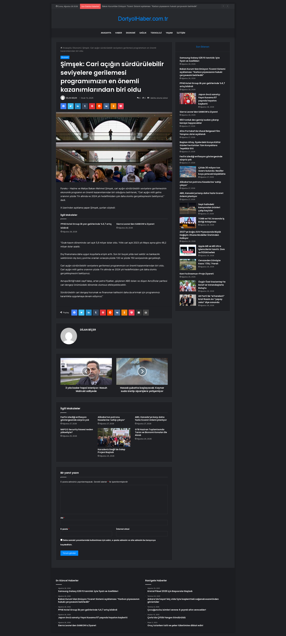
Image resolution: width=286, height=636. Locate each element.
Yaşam (169, 33)
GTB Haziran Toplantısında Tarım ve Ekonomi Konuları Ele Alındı (151, 432)
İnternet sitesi (122, 529)
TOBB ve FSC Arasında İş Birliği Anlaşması (211, 220)
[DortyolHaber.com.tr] (143, 18)
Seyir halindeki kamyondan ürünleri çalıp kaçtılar (209, 207)
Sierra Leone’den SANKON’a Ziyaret (135, 223)
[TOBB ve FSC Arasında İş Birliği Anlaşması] (188, 222)
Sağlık (142, 33)
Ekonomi (130, 33)
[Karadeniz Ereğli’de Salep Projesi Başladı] (114, 437)
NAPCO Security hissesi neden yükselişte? (76, 431)
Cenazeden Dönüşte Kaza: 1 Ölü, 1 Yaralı (209, 262)
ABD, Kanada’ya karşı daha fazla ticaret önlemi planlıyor (151, 418)
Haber (118, 33)
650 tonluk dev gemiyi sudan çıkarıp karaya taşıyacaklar (199, 121)
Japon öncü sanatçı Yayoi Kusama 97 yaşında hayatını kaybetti (209, 99)
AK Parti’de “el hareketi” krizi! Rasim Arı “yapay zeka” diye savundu (211, 299)
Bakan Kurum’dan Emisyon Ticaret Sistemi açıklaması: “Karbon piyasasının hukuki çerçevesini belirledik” (149, 6)
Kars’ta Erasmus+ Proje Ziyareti (197, 273)
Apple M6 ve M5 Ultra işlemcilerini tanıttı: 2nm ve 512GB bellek (211, 249)
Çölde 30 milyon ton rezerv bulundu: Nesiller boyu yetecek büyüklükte (212, 170)
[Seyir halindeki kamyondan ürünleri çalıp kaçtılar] (188, 208)
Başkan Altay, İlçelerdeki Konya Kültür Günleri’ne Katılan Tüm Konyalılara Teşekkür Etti (200, 145)
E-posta (64, 529)
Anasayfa (106, 33)
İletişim (181, 33)
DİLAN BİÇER (71, 98)
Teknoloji (156, 33)
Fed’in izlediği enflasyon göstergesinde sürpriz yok (74, 418)
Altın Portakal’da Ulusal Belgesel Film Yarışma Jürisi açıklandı (200, 133)
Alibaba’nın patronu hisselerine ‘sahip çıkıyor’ (111, 418)
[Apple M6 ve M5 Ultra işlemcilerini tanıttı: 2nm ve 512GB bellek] (188, 250)
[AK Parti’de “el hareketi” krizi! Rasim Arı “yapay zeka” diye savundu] (188, 300)
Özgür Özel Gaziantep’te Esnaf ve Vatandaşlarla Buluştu (212, 284)
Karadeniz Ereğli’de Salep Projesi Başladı (111, 451)
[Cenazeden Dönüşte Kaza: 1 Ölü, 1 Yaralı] (188, 264)
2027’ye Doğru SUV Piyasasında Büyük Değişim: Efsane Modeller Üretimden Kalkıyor (200, 235)
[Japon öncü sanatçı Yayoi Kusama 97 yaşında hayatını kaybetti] (188, 98)
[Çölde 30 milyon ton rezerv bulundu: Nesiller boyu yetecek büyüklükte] (188, 171)
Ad (62, 518)
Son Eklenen (202, 46)
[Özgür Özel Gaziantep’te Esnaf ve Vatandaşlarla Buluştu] (188, 285)
